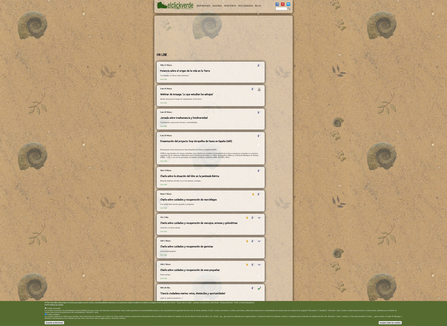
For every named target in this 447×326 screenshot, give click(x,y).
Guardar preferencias (54, 323)
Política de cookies (56, 305)
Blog (258, 5)
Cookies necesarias (54, 308)
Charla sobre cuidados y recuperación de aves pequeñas (190, 270)
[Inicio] (175, 11)
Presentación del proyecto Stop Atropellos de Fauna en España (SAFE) (196, 141)
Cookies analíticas (53, 314)
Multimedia (245, 5)
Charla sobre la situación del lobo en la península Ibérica (189, 176)
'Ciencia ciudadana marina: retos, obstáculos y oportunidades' (192, 293)
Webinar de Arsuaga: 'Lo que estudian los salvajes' (186, 94)
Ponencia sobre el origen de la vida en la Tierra (185, 70)
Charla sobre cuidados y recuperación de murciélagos (188, 199)
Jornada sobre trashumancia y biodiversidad (184, 117)
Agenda (217, 5)
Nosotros (230, 5)
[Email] (288, 4)
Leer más (163, 79)
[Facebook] (277, 4)
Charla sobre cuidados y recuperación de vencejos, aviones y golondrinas (198, 223)
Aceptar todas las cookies (390, 323)
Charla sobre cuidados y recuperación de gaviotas (186, 246)
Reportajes (203, 5)
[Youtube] (282, 4)
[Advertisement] (211, 34)
